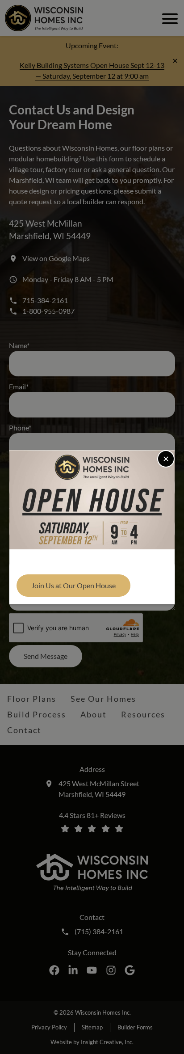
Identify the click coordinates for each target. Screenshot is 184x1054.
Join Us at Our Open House (73, 585)
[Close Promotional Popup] (166, 459)
